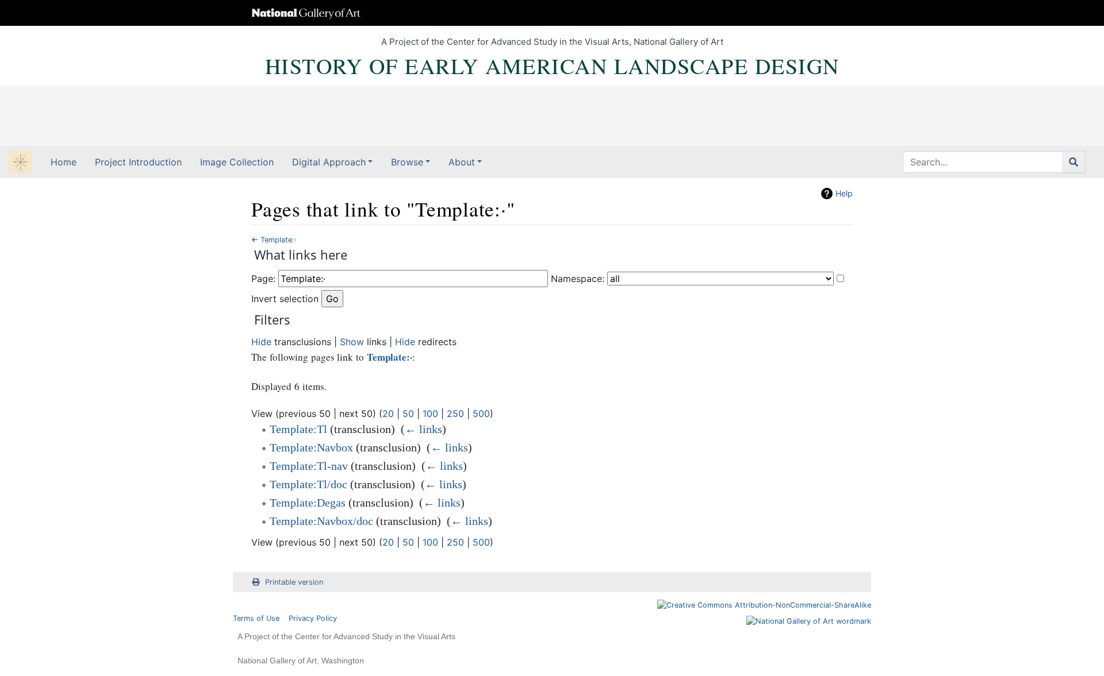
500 (481, 413)
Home (63, 162)
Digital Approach (329, 162)
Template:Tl (298, 429)
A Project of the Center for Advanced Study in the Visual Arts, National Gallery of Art (552, 41)
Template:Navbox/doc (321, 521)
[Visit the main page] (20, 163)
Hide (261, 341)
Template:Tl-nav (309, 465)
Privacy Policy (313, 618)
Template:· (278, 239)
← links (423, 429)
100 (430, 413)
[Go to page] (1074, 162)
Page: (263, 278)
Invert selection (285, 298)
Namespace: (577, 278)
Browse (407, 162)
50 (408, 413)
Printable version (294, 582)
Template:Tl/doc (308, 484)
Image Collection (237, 162)
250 (455, 413)
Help (844, 193)
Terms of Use (256, 618)
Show (352, 341)
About (461, 162)
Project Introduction (138, 162)
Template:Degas (308, 502)
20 (388, 413)
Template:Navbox (311, 447)
